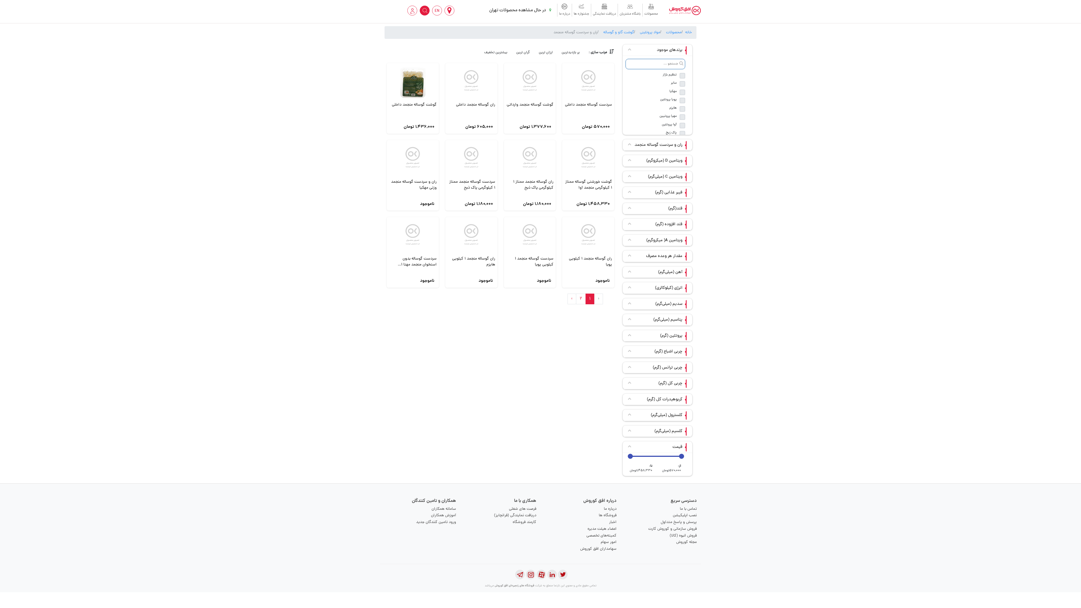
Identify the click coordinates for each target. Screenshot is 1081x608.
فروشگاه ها (608, 515)
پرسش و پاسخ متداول (679, 522)
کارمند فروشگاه (524, 522)
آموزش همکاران (443, 515)
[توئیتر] (563, 574)
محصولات (651, 14)
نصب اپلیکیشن (685, 515)
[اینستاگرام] (530, 574)
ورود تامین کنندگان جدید (436, 522)
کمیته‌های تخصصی (601, 536)
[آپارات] (541, 574)
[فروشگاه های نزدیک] (449, 10)
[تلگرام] (520, 574)
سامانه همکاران (444, 509)
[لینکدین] (552, 574)
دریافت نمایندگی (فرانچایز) (515, 515)
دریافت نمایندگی (604, 14)
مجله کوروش (686, 542)
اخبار (613, 522)
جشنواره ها (581, 14)
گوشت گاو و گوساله (618, 32)
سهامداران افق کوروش (598, 549)
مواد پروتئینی (650, 32)
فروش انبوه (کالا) (683, 536)
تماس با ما (688, 509)
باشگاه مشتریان (630, 14)
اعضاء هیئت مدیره (602, 529)
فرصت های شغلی (522, 509)
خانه (688, 32)
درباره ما (564, 14)
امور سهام (609, 542)
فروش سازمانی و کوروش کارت (672, 529)
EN (437, 11)
